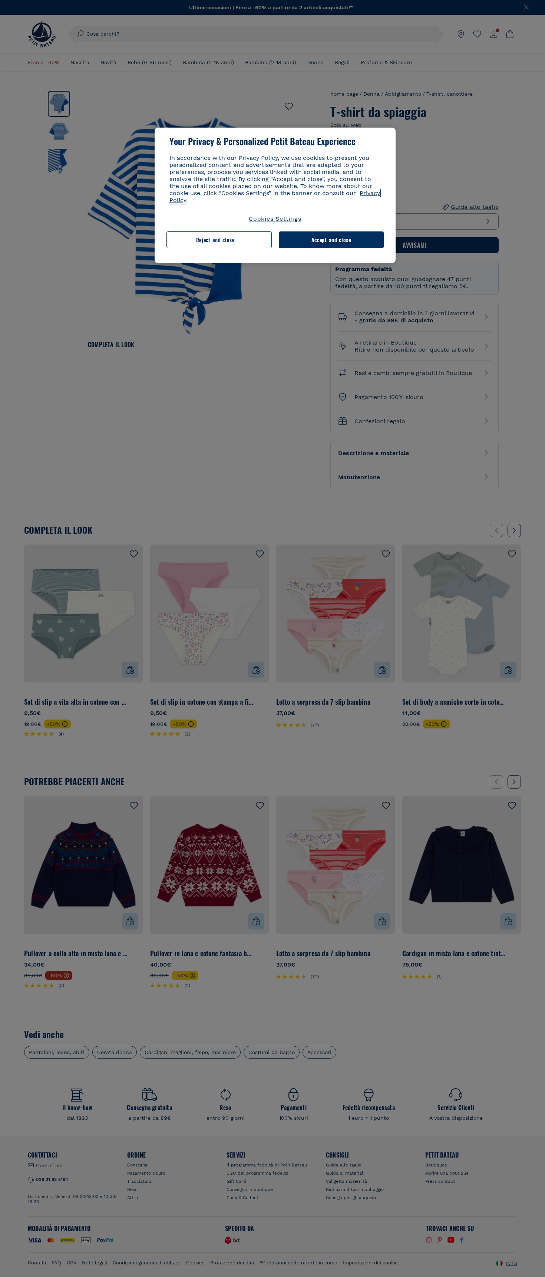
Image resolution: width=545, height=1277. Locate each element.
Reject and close (215, 240)
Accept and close (331, 240)
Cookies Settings (275, 218)
